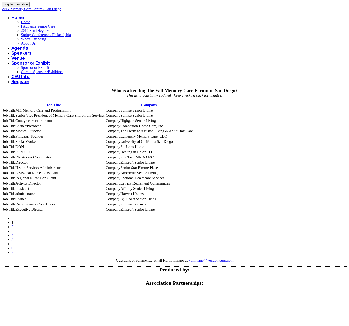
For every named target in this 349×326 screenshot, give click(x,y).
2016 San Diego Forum (38, 30)
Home (17, 17)
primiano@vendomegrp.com (211, 260)
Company (149, 105)
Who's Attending (33, 39)
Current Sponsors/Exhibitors (42, 72)
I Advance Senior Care (38, 26)
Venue (18, 58)
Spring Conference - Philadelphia (46, 35)
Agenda (19, 48)
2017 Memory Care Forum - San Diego (31, 9)
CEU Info (20, 76)
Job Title (54, 105)
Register (20, 81)
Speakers (21, 53)
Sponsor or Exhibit (30, 63)
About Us (28, 43)
